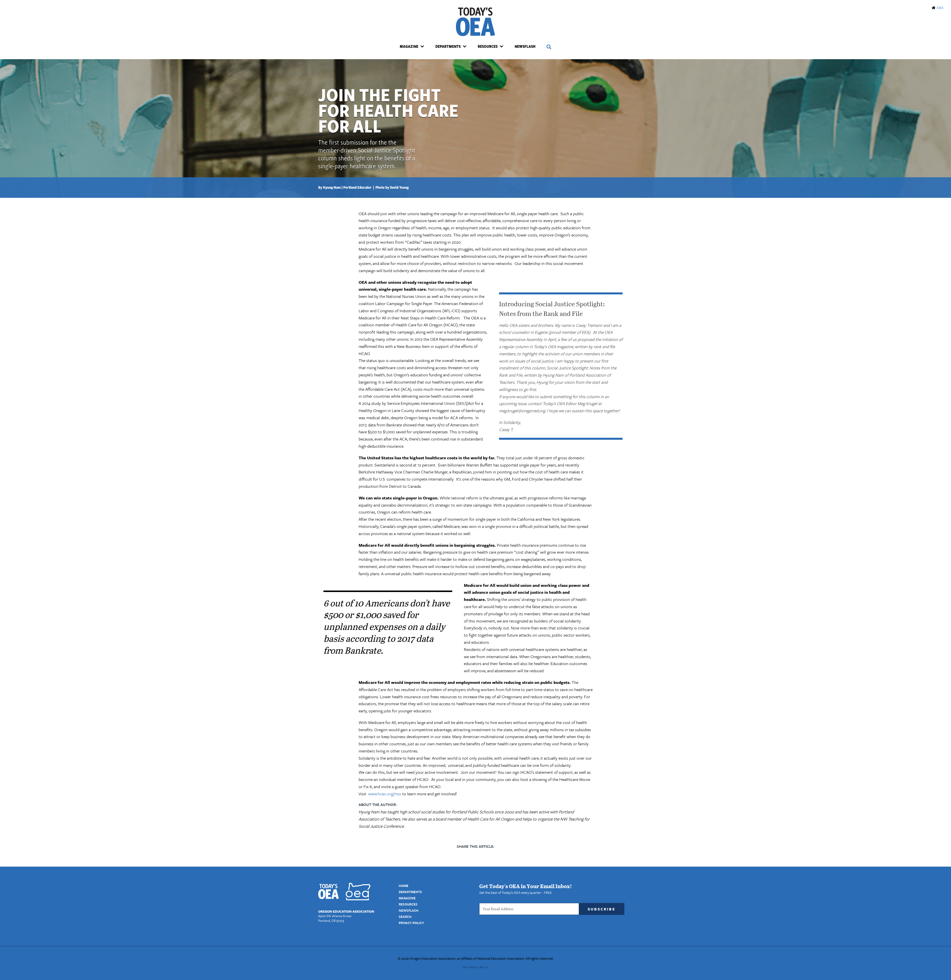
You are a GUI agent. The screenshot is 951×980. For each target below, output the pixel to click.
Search (405, 916)
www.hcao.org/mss (384, 794)
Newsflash (525, 46)
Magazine (407, 898)
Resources (408, 904)
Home (403, 885)
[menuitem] (412, 46)
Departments (410, 891)
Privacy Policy (411, 922)
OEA (940, 7)
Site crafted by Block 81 (475, 967)
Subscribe (601, 909)
